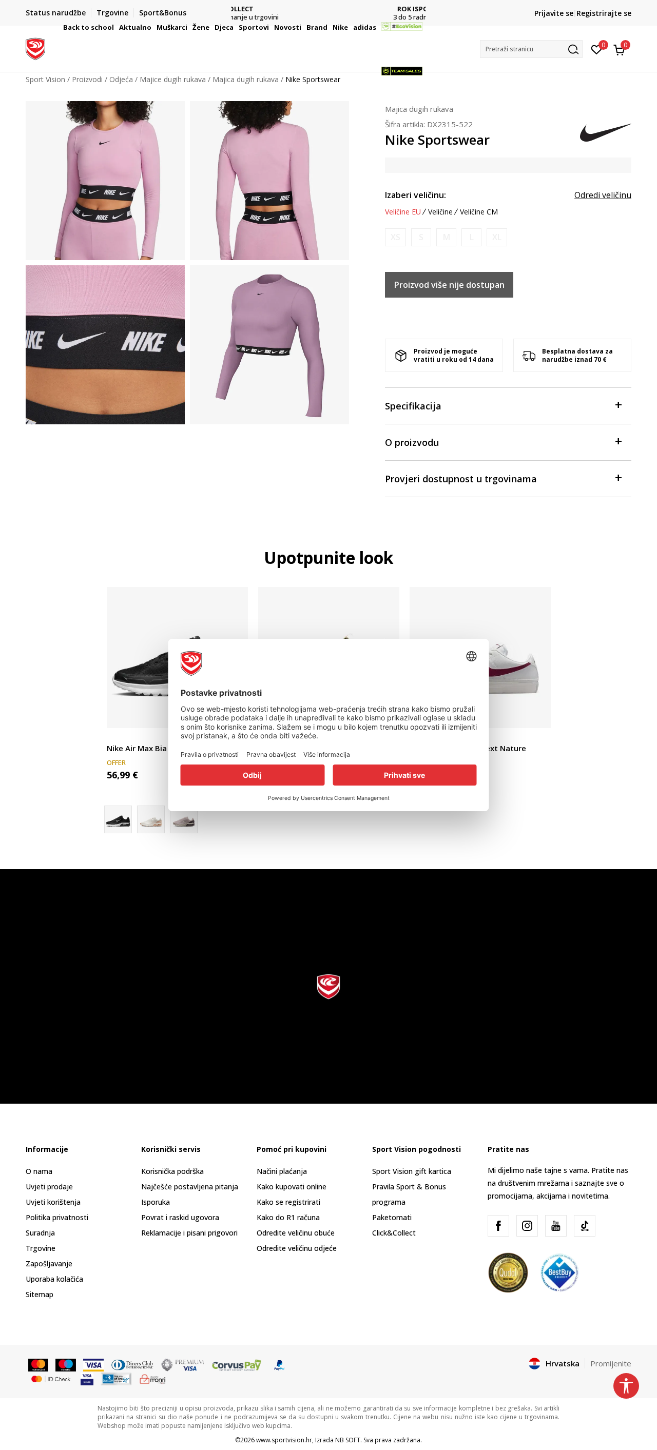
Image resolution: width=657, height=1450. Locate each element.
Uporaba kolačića (54, 1279)
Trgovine (40, 1248)
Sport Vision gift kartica (411, 1171)
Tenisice (120, 736)
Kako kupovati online (291, 1186)
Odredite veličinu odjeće (297, 1248)
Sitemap (39, 1294)
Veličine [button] (440, 212)
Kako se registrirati (288, 1202)
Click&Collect (394, 1233)
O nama (39, 1171)
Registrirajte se (603, 13)
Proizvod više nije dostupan (449, 284)
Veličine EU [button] (403, 212)
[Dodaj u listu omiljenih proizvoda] (537, 714)
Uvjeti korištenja (53, 1202)
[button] (115, 27)
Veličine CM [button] (479, 212)
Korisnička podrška (172, 1171)
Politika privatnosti (57, 1217)
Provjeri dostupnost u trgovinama (461, 479)
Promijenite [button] (610, 1363)
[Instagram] (527, 1226)
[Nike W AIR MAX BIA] (151, 819)
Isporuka (155, 1202)
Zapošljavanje (49, 1263)
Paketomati (392, 1217)
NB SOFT (347, 1440)
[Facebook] (498, 1226)
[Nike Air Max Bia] (183, 819)
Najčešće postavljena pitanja (189, 1186)
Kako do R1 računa (288, 1217)
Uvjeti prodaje (49, 1186)
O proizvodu (412, 442)
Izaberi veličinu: (415, 195)
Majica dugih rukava (419, 109)
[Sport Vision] (35, 47)
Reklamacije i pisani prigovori (189, 1233)
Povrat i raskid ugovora (180, 1217)
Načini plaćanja (282, 1171)
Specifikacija (413, 406)
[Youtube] (556, 1226)
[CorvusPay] (236, 1364)
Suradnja (40, 1233)
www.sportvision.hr (284, 1440)
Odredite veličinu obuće (296, 1233)
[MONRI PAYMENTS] (153, 1378)
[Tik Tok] (584, 1226)
